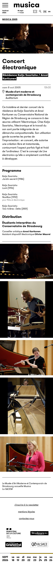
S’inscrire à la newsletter (27, 505)
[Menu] (5, 5)
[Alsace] (39, 544)
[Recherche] (40, 11)
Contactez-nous (26, 518)
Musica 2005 (9, 19)
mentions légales (26, 511)
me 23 (35, 558)
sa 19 (18, 558)
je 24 (40, 558)
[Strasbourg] (39, 533)
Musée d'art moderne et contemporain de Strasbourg (23, 93)
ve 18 (13, 558)
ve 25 (45, 558)
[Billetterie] (35, 11)
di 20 (23, 558)
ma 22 (29, 558)
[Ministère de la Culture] (14, 533)
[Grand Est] (13, 544)
